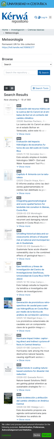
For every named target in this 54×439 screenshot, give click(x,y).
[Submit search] (35, 17)
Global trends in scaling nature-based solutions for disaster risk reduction (33, 371)
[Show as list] (6, 88)
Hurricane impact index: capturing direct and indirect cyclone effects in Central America (33, 341)
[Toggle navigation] (50, 17)
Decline (37, 435)
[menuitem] (39, 17)
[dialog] (27, 430)
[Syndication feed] (46, 100)
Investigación (17, 29)
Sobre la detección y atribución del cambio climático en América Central (33, 400)
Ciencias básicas (36, 29)
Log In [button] (44, 17)
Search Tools (41, 88)
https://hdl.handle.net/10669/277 (18, 47)
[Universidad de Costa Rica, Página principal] (24, 3)
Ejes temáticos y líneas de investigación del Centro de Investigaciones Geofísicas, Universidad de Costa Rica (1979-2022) (33, 272)
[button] (23, 134)
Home (5, 29)
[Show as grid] (12, 88)
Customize (6, 435)
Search (45, 72)
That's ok (46, 435)
